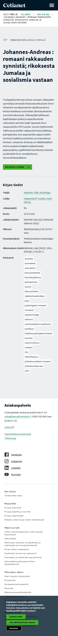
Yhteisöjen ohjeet (14, 572)
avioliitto (29, 258)
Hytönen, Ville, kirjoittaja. (37, 192)
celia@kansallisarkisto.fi (18, 416)
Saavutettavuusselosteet (18, 434)
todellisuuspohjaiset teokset (38, 333)
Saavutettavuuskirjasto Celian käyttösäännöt (20, 562)
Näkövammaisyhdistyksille (18, 592)
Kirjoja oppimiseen (14, 515)
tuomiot (29, 338)
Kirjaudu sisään (14, 167)
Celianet (26, 14)
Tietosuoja (10, 438)
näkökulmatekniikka (34, 296)
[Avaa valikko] (51, 5)
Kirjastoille (10, 580)
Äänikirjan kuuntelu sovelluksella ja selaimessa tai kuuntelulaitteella (23, 544)
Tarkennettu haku (13, 495)
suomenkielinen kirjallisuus (38, 324)
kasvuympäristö (32, 272)
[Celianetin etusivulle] (14, 6)
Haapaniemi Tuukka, (35, 198)
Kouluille (9, 588)
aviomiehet (30, 263)
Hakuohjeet (10, 538)
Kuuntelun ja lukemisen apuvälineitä (23, 557)
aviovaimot (30, 268)
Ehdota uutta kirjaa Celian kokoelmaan (24, 519)
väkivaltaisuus (31, 356)
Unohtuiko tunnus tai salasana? (21, 553)
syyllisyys (29, 328)
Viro (26, 352)
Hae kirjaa (43, 14)
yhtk (27, 370)
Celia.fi (8, 427)
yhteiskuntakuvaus (34, 366)
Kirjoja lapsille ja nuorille (17, 511)
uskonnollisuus (32, 342)
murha (28, 286)
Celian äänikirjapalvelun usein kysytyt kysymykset (24, 533)
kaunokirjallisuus (33, 277)
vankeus (29, 347)
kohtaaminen (31, 282)
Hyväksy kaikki (16, 616)
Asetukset (14, 628)
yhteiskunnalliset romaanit (38, 361)
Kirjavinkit (10, 503)
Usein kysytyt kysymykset (17, 576)
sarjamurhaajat (32, 314)
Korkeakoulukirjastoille (16, 584)
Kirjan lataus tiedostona (17, 549)
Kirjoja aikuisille (13, 507)
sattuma (29, 319)
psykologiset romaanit (35, 305)
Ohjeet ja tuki (12, 527)
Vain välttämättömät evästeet (22, 622)
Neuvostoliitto (32, 291)
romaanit (29, 310)
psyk (27, 300)
